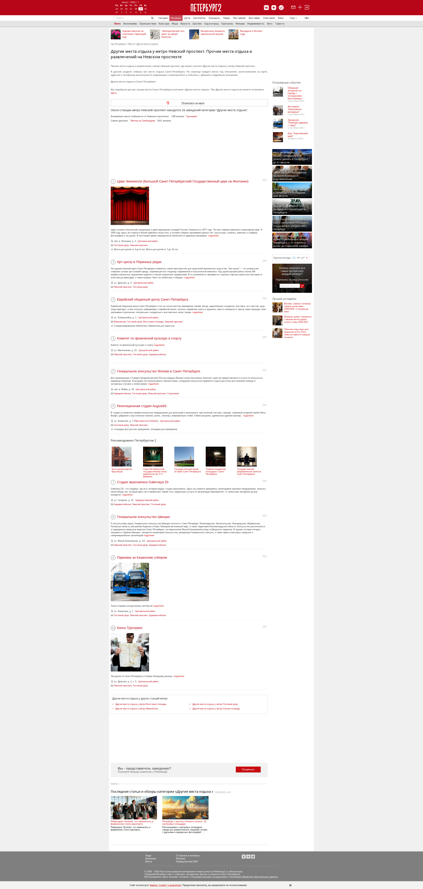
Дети (187, 18)
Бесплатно (199, 18)
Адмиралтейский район (147, 500)
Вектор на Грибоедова (143, 120)
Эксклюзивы (130, 23)
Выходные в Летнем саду (251, 32)
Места (131, 44)
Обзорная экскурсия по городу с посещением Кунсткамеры (295, 93)
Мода (175, 23)
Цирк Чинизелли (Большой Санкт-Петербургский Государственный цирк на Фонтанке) (183, 181)
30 (145, 9)
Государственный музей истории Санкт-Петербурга (187, 470)
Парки (226, 18)
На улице (176, 18)
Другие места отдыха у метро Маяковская (136, 708)
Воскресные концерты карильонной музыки (213, 32)
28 (136, 9)
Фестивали (239, 18)
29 (141, 9)
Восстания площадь (153, 321)
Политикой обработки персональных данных (253, 876)
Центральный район (148, 241)
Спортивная (173, 393)
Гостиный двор (121, 245)
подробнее (213, 235)
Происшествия (148, 23)
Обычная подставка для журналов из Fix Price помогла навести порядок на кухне (297, 333)
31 (116, 12)
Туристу (279, 23)
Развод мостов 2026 (187, 861)
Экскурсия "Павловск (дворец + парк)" (298, 123)
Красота (185, 23)
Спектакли (269, 18)
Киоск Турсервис (130, 628)
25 (121, 9)
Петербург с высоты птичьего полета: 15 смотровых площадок (184, 822)
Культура (164, 23)
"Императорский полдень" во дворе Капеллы (173, 34)
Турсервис (191, 116)
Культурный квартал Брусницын (122, 470)
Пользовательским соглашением (209, 876)
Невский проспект (139, 245)
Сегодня (163, 18)
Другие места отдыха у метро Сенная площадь (216, 708)
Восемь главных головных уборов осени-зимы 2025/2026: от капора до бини (297, 307)
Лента (117, 23)
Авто (269, 23)
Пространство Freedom (146, 421)
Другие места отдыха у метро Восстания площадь (140, 704)
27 (131, 9)
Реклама (180, 858)
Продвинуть (248, 769)
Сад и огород (211, 23)
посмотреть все (223, 792)
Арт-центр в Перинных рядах (139, 262)
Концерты (214, 18)
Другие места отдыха (147, 44)
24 (116, 9)
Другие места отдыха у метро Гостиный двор (215, 704)
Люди (148, 855)
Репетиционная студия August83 (141, 406)
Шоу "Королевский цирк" (298, 134)
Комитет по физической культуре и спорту (149, 338)
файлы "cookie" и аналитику (165, 885)
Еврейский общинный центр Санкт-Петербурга (152, 299)
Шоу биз (197, 23)
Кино (281, 18)
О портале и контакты (188, 855)
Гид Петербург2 (118, 44)
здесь (114, 92)
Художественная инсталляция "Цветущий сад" (134, 34)
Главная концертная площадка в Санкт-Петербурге (216, 471)
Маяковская (120, 321)
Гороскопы (227, 23)
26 (126, 9)
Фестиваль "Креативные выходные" (295, 109)
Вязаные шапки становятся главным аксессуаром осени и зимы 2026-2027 (297, 319)
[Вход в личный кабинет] (307, 7)
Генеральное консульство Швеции (143, 517)
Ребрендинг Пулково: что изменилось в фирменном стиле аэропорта (132, 822)
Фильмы (240, 23)
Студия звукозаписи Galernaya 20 (142, 482)
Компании (150, 858)
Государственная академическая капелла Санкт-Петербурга (249, 471)
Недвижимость (255, 23)
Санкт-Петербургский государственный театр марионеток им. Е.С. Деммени (155, 473)
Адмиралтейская (157, 354)
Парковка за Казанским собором (142, 557)
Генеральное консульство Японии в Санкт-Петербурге (158, 371)
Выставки (254, 18)
